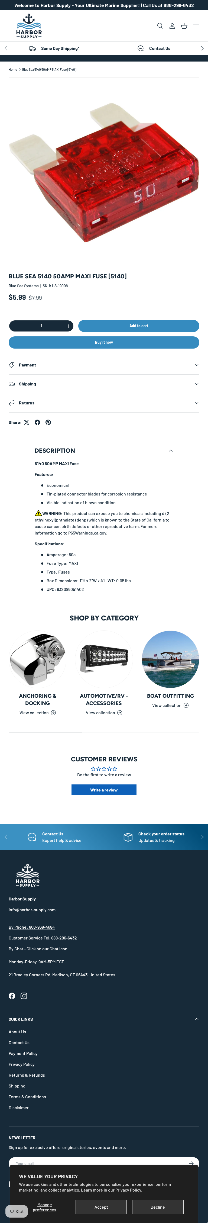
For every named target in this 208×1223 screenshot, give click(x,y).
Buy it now (104, 342)
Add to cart (138, 325)
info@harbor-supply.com (32, 909)
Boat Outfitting (170, 696)
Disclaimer (19, 1107)
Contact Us (19, 1042)
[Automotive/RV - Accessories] (103, 659)
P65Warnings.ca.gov (87, 532)
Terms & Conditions (27, 1096)
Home (13, 69)
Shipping (17, 1085)
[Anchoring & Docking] (37, 659)
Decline (158, 1206)
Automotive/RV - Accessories (104, 699)
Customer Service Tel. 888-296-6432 (43, 937)
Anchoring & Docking (37, 699)
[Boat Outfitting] (170, 659)
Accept (101, 1206)
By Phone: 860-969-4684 (32, 926)
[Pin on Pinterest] (48, 422)
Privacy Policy (22, 1064)
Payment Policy (23, 1053)
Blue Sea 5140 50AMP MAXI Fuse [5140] (49, 69)
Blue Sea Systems (24, 286)
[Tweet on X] (26, 422)
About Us (17, 1031)
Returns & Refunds (27, 1074)
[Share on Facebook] (37, 422)
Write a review (104, 789)
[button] (184, 26)
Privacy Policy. (128, 1189)
